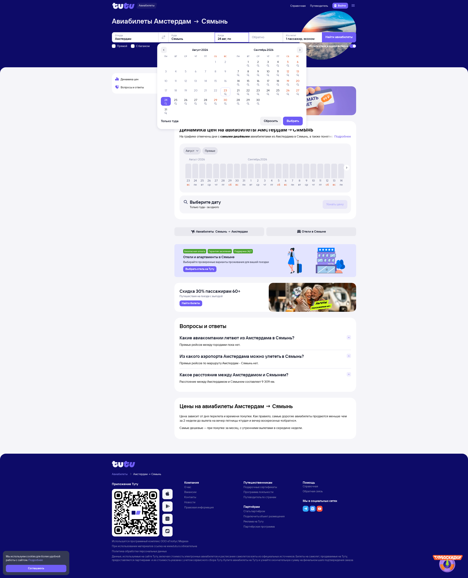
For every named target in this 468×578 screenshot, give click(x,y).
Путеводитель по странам (260, 497)
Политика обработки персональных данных (139, 551)
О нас (187, 487)
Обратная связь (313, 491)
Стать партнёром (254, 511)
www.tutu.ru (174, 546)
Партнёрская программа (259, 526)
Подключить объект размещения (264, 516)
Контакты (190, 497)
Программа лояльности (258, 492)
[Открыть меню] (353, 5)
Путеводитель (319, 5)
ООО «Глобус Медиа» (174, 541)
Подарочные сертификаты (260, 487)
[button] (167, 494)
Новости (189, 502)
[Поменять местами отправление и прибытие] (163, 37)
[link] (191, 303)
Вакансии (190, 492)
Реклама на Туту (254, 521)
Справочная (298, 5)
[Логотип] (123, 5)
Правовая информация (199, 507)
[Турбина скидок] (447, 564)
